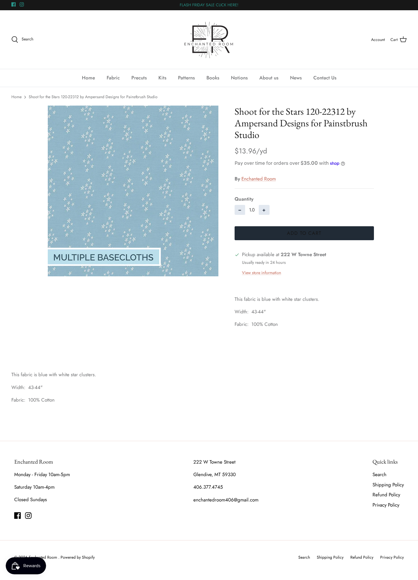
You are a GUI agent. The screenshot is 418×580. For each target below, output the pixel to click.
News (296, 77)
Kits (162, 77)
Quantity (244, 199)
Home (88, 77)
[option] (133, 191)
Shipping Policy (388, 484)
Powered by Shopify (78, 557)
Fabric (113, 77)
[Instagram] (22, 4)
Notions (239, 77)
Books (212, 77)
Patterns (186, 77)
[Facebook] (13, 4)
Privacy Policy (386, 504)
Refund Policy (386, 494)
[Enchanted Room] (209, 39)
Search (379, 474)
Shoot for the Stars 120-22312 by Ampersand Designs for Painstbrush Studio (93, 97)
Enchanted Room (258, 178)
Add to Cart (304, 233)
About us (268, 77)
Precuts (139, 77)
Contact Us (324, 77)
